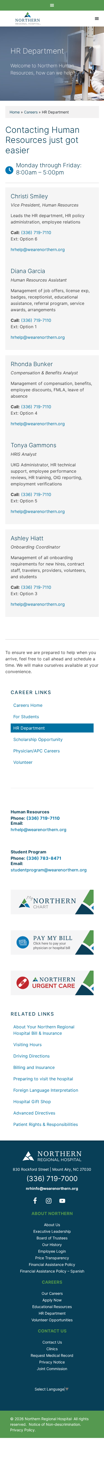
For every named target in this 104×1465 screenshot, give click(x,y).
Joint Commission (52, 1368)
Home (15, 112)
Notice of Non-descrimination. (55, 1424)
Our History (52, 1244)
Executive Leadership (52, 1231)
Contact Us (52, 1342)
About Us (52, 1224)
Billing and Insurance (34, 1067)
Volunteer (23, 762)
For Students (26, 716)
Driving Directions (31, 1056)
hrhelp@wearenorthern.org (38, 249)
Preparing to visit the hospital (43, 1078)
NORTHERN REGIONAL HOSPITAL (28, 19)
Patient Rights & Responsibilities (45, 1124)
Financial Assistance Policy (52, 1264)
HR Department (29, 728)
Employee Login (52, 1251)
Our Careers (52, 1293)
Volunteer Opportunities (52, 1320)
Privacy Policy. (23, 1430)
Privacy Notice (52, 1362)
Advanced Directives (34, 1113)
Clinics (52, 1348)
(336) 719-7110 (36, 232)
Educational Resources (52, 1306)
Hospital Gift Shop (32, 1101)
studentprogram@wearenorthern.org (49, 869)
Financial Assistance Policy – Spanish (52, 1271)
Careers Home (27, 705)
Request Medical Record (52, 1355)
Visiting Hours (27, 1044)
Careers (31, 112)
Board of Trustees (52, 1238)
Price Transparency (52, 1258)
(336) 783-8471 (43, 858)
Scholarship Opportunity (38, 739)
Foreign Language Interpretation (45, 1090)
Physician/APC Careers (36, 750)
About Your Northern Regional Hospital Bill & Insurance (43, 1030)
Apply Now (52, 1300)
